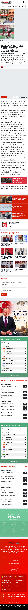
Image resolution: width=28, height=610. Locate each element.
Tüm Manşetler (7, 585)
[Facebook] (11, 569)
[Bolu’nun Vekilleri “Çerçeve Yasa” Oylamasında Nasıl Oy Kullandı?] (7, 264)
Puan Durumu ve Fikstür (19, 581)
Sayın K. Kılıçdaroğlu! (19, 243)
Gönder (4, 294)
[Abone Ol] (23, 97)
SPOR (9, 6)
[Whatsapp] (14, 569)
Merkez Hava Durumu (19, 577)
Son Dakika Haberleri (18, 585)
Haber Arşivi (7, 589)
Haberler (3, 42)
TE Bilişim (17, 602)
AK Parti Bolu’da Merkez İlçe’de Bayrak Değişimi (20, 257)
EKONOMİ (18, 596)
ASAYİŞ (15, 6)
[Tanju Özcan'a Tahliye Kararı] (21, 264)
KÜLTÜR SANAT (6, 596)
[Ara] (23, 2)
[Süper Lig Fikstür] (26, 380)
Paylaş (4, 97)
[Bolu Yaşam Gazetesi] (6, 2)
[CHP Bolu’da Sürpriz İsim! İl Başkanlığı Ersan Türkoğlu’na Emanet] (7, 238)
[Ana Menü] (25, 2)
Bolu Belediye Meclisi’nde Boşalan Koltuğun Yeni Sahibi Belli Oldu (7, 257)
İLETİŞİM (14, 598)
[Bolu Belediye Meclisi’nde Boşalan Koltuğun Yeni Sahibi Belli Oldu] (7, 251)
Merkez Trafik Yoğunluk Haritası (6, 581)
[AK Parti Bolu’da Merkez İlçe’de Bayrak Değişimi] (21, 251)
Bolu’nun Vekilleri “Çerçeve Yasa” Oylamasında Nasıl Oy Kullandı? (6, 271)
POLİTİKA (22, 595)
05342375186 (15, 560)
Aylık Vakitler (5, 536)
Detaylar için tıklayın (14, 375)
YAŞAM (21, 6)
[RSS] (17, 569)
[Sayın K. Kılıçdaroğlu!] (21, 238)
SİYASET (10, 42)
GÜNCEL (3, 6)
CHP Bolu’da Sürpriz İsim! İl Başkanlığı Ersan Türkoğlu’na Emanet (7, 244)
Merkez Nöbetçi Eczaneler (7, 577)
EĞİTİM (13, 596)
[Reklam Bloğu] (14, 318)
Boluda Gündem (13, 223)
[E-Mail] (10, 227)
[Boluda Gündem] (4, 224)
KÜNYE (23, 596)
